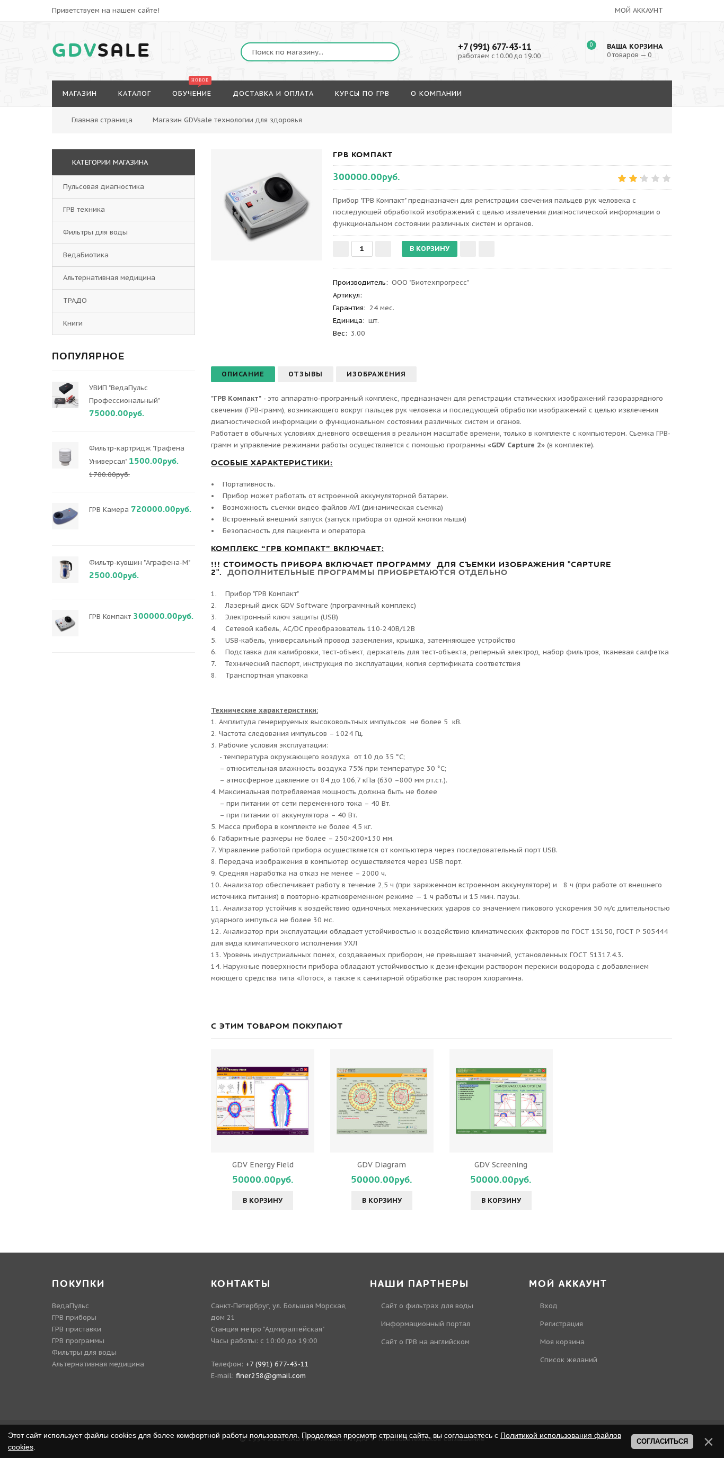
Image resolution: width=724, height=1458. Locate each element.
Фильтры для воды (95, 232)
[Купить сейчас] (487, 249)
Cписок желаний (568, 1359)
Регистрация (561, 1323)
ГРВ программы (78, 1340)
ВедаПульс (70, 1305)
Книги (73, 323)
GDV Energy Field (263, 1164)
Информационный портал (425, 1323)
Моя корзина (562, 1341)
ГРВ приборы (74, 1317)
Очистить (680, 114)
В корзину (262, 1200)
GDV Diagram (381, 1164)
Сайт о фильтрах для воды (427, 1305)
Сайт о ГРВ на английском (425, 1341)
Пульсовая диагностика (103, 186)
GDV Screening (500, 1164)
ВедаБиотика (86, 254)
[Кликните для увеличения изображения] (266, 204)
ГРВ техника (84, 209)
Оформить (624, 114)
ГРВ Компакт (110, 616)
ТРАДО (75, 300)
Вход (549, 1305)
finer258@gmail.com (271, 1375)
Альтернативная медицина (109, 277)
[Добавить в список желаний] (468, 249)
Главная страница (102, 119)
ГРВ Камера (109, 509)
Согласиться (662, 1441)
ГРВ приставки (76, 1329)
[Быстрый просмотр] (262, 1100)
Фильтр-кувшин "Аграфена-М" (139, 562)
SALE (101, 51)
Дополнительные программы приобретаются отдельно (367, 572)
